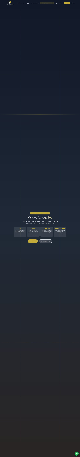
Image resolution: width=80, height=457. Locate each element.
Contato (60, 3)
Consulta (67, 3)
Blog (56, 3)
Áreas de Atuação (35, 3)
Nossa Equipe (26, 3)
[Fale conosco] (77, 454)
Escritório (19, 3)
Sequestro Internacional (47, 3)
